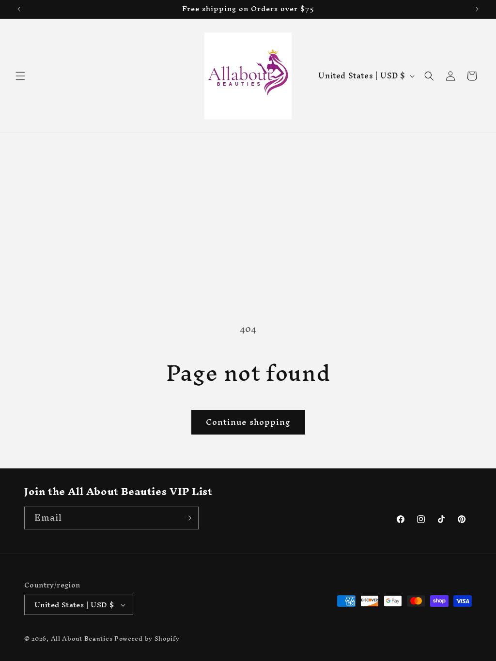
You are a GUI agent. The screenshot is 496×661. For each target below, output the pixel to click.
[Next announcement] (477, 9)
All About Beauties (82, 638)
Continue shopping (248, 421)
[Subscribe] (187, 518)
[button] (20, 76)
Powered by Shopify (147, 638)
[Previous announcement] (19, 9)
